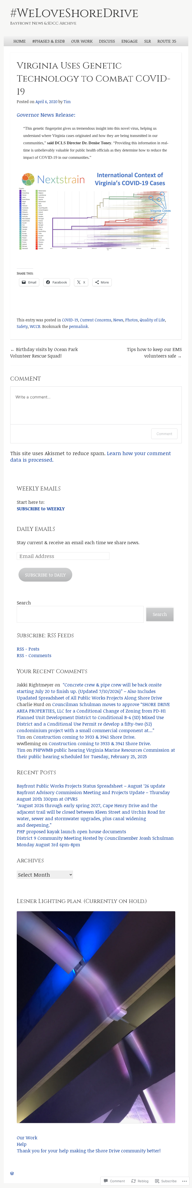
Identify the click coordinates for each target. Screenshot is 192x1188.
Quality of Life (152, 320)
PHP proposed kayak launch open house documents (71, 831)
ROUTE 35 (167, 41)
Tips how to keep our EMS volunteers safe (154, 352)
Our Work (27, 1137)
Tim (67, 101)
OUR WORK (81, 41)
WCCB (35, 326)
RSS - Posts (28, 649)
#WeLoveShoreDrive (74, 13)
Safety (22, 326)
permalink (78, 326)
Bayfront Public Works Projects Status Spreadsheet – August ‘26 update (91, 786)
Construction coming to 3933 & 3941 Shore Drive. (84, 737)
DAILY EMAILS (36, 529)
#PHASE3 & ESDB (48, 41)
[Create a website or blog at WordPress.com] (12, 1173)
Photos (131, 320)
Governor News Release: (46, 114)
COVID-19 (70, 320)
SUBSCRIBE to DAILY (45, 575)
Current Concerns (95, 320)
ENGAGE (130, 41)
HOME (20, 41)
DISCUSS (107, 41)
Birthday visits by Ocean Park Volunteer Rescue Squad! (44, 352)
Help (21, 1144)
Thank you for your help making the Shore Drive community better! (88, 1150)
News (118, 320)
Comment (164, 434)
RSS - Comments (34, 655)
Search (24, 602)
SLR (147, 41)
